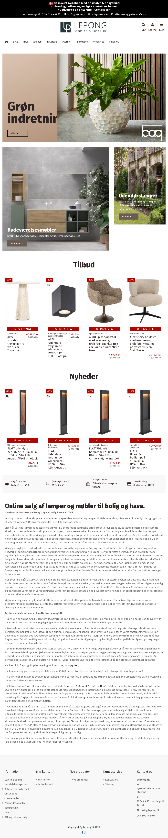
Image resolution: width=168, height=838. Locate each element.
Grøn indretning (37, 112)
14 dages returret (99, 14)
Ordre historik (46, 784)
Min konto (44, 779)
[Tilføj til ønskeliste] (38, 282)
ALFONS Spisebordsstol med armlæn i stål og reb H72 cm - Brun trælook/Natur (63, 342)
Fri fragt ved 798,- (76, 14)
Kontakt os (111, 779)
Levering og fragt (13, 779)
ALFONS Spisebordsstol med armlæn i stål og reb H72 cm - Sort (145, 340)
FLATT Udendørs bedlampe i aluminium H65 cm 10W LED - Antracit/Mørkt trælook (104, 453)
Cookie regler (11, 798)
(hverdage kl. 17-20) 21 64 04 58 (43, 14)
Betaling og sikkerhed (16, 789)
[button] (81, 42)
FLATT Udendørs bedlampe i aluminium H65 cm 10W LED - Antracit (138, 459)
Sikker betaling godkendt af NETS (130, 14)
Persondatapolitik (14, 803)
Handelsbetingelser (15, 784)
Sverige (92, 686)
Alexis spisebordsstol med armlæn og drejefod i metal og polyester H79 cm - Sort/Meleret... (21, 343)
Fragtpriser (72, 665)
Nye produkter (80, 779)
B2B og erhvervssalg (15, 817)
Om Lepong (10, 793)
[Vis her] (38, 294)
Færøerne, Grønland (75, 686)
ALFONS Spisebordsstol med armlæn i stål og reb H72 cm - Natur (104, 340)
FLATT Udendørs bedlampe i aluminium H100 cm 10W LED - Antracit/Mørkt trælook (22, 453)
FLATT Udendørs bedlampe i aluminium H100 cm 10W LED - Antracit (57, 459)
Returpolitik (11, 807)
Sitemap (109, 784)
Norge (103, 686)
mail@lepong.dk (150, 810)
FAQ (6, 812)
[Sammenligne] (38, 288)
